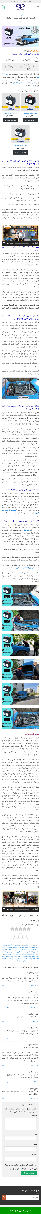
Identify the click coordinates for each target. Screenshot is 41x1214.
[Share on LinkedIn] (14, 937)
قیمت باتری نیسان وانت (13, 956)
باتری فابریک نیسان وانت (10, 945)
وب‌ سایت (33, 1154)
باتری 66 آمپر (30, 82)
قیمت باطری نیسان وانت (16, 959)
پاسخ (3, 985)
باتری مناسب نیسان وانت (13, 947)
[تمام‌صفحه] (4, 243)
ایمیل (34, 1144)
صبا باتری (25, 530)
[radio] (29, 929)
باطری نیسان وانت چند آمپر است (28, 954)
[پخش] (36, 243)
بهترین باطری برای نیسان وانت (30, 956)
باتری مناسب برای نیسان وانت (30, 947)
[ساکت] (7, 243)
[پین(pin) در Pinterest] (18, 937)
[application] (20, 235)
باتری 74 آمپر (17, 82)
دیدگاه (34, 1115)
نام (35, 1134)
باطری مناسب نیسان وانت (22, 952)
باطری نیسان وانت (9, 952)
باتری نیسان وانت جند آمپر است (20, 950)
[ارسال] (4, 1197)
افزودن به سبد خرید (30, 120)
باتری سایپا (20, 15)
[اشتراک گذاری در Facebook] (26, 937)
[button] (38, 7)
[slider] (22, 243)
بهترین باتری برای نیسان (11, 954)
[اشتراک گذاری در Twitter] (22, 937)
